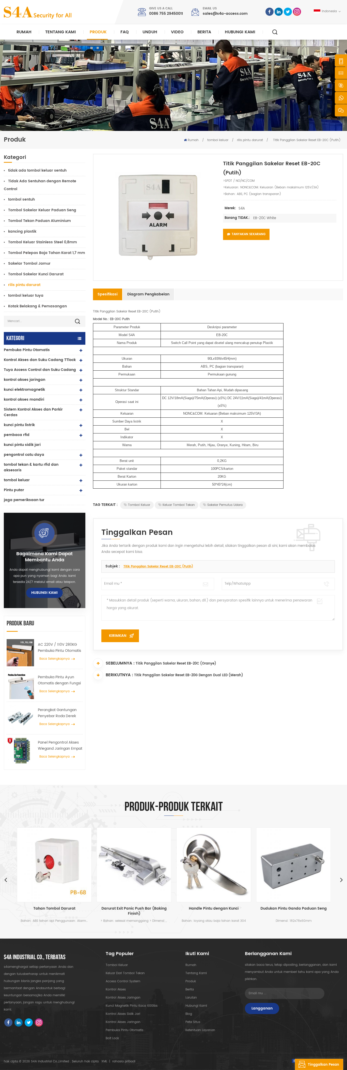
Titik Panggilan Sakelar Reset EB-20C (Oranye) (176, 663)
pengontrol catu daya (24, 455)
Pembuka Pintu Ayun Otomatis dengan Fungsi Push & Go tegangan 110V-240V (59, 680)
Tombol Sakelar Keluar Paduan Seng (42, 210)
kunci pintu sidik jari (22, 445)
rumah (190, 965)
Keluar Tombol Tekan (179, 505)
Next (341, 879)
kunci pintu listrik (19, 425)
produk (190, 981)
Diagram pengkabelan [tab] (148, 294)
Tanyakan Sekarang (248, 234)
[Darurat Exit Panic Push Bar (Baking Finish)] (133, 864)
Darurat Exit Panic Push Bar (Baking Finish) (133, 911)
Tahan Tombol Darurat (54, 908)
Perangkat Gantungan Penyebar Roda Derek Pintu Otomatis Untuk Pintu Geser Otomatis (57, 713)
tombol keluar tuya (25, 295)
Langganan (262, 1008)
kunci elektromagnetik (24, 390)
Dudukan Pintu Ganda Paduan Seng (293, 908)
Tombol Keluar (139, 505)
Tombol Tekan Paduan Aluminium (39, 221)
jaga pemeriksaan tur (24, 500)
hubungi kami (240, 32)
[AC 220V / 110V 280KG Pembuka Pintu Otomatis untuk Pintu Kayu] (20, 653)
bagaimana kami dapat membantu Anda (44, 557)
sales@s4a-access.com (225, 14)
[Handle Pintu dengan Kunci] (213, 864)
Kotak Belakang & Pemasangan (37, 306)
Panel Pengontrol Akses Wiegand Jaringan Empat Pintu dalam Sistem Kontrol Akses (60, 746)
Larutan (191, 997)
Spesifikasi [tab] (108, 294)
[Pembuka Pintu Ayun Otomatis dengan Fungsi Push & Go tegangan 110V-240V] (20, 685)
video (177, 32)
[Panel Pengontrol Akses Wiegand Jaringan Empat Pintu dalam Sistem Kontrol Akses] (20, 750)
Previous (5, 879)
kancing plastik (22, 231)
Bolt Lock (112, 1038)
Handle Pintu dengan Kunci (213, 908)
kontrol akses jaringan (24, 380)
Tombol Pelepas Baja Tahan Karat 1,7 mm (46, 253)
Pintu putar (14, 490)
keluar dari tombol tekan (125, 973)
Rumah (24, 32)
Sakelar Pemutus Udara (225, 505)
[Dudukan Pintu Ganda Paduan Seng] (293, 864)
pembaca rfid (16, 435)
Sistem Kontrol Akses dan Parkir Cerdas (33, 412)
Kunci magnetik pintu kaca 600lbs (131, 1005)
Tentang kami (60, 32)
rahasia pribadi (123, 1061)
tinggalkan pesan (323, 1064)
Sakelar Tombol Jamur (29, 263)
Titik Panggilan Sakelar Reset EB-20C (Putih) (158, 566)
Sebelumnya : (120, 663)
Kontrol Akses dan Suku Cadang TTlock (40, 360)
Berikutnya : (119, 675)
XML (104, 1061)
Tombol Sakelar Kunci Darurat (36, 274)
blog (188, 1014)
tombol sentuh (21, 199)
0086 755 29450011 (166, 14)
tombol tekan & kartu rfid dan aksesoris (31, 467)
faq (124, 32)
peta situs (192, 1022)
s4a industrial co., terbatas (35, 957)
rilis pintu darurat (250, 140)
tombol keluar (217, 140)
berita (204, 32)
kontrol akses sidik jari (123, 1014)
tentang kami (196, 973)
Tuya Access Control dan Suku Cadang (40, 370)
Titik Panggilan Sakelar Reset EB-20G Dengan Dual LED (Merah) (188, 675)
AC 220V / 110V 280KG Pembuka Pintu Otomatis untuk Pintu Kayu (59, 648)
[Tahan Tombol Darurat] (54, 864)
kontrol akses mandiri (24, 399)
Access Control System (123, 981)
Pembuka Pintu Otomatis (27, 350)
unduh (150, 32)
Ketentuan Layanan (200, 1030)
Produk (98, 32)
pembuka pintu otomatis (124, 1030)
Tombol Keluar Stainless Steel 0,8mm (42, 242)
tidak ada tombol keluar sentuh (37, 170)
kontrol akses (116, 989)
